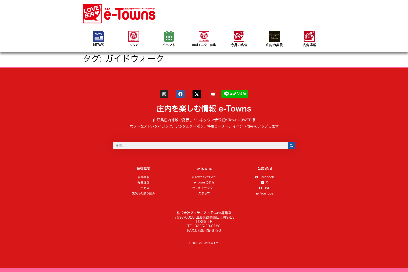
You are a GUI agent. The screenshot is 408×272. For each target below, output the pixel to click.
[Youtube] (213, 94)
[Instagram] (164, 94)
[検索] (291, 145)
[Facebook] (180, 94)
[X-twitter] (197, 94)
